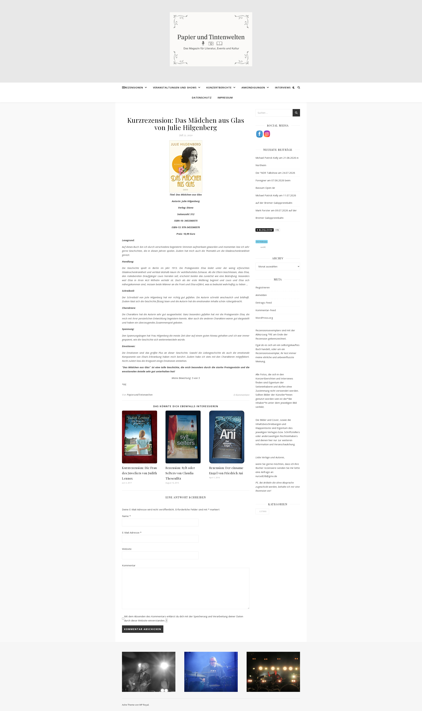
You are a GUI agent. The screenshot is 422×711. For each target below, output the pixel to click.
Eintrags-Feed (264, 302)
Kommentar (129, 565)
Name (126, 516)
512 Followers (261, 242)
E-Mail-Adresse (131, 532)
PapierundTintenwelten (140, 394)
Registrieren (263, 287)
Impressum (225, 97)
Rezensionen (134, 87)
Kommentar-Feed (266, 310)
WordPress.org (264, 317)
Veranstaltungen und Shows (174, 87)
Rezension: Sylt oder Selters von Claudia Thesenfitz (180, 473)
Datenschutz (202, 97)
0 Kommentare (241, 394)
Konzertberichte (219, 87)
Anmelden (261, 295)
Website (127, 548)
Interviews (283, 87)
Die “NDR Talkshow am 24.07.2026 (275, 172)
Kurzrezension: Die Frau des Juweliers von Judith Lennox (139, 473)
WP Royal (144, 704)
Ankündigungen (253, 87)
